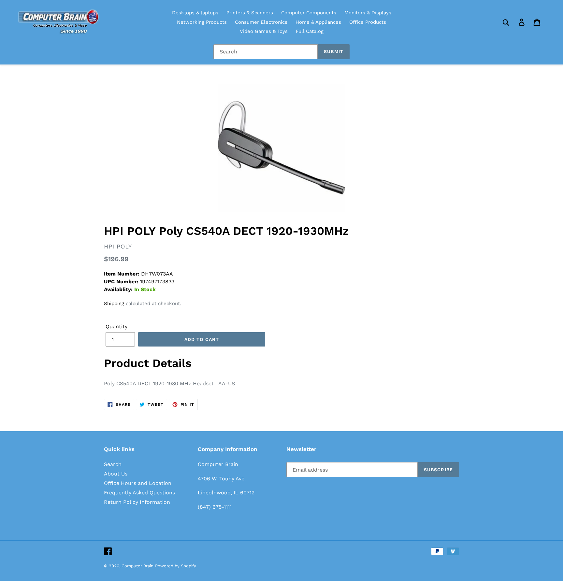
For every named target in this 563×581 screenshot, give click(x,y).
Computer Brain (137, 565)
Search (113, 464)
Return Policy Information (137, 502)
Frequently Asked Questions (139, 492)
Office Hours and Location (137, 483)
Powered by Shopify (175, 565)
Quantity (116, 326)
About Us (115, 474)
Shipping (114, 303)
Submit (333, 51)
